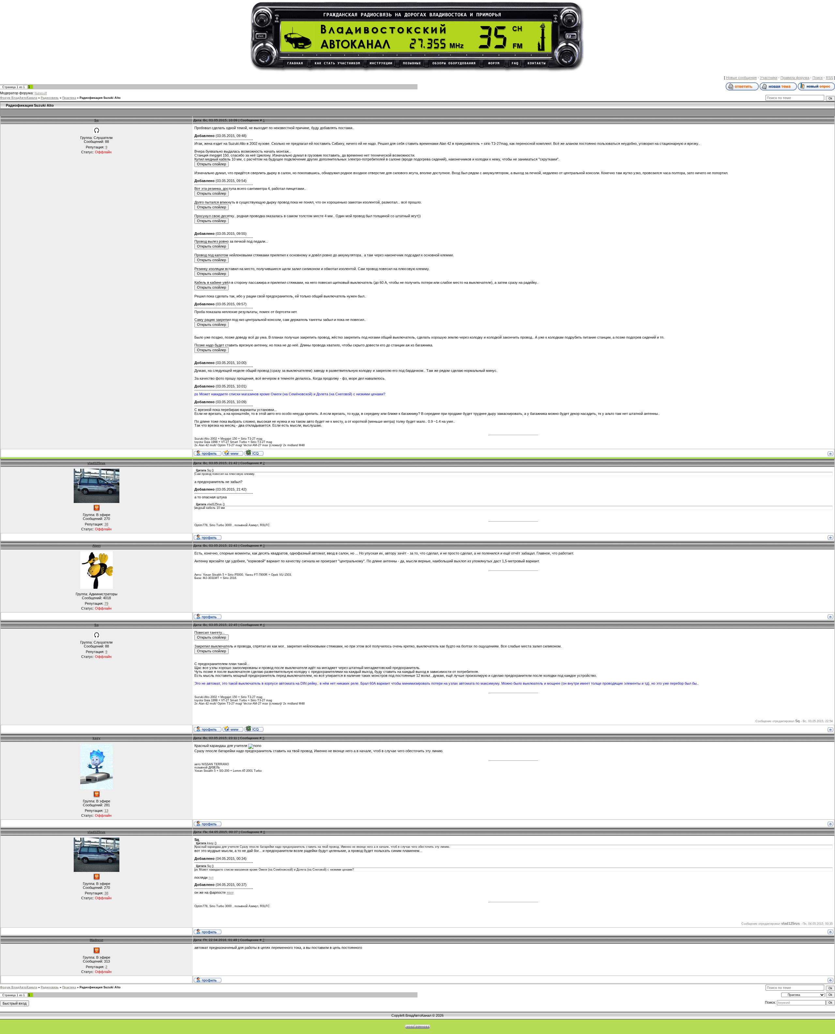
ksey (96, 738)
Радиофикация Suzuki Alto (100, 97)
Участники (768, 78)
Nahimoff (41, 93)
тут (211, 877)
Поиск (817, 78)
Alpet (96, 545)
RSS (829, 78)
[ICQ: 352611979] (254, 453)
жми (230, 892)
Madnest (96, 940)
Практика (69, 97)
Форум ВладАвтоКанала (18, 97)
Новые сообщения (741, 78)
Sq (96, 120)
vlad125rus (96, 463)
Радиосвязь (50, 97)
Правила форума (795, 78)
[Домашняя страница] (232, 453)
